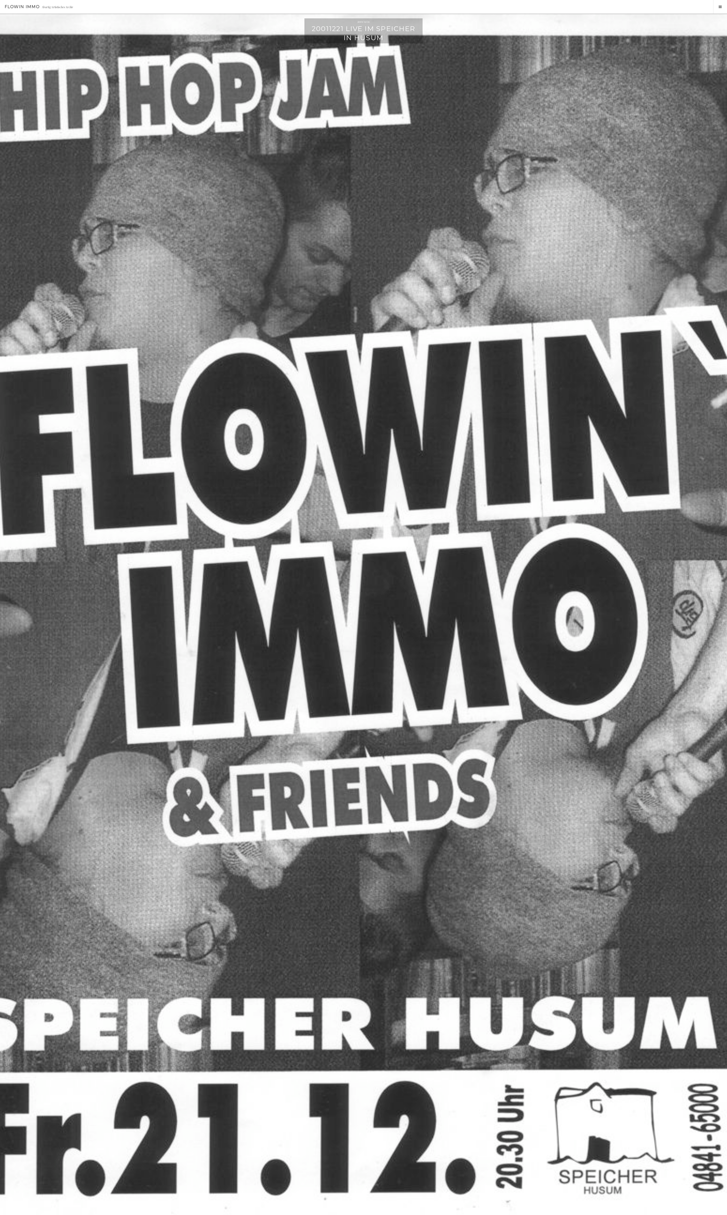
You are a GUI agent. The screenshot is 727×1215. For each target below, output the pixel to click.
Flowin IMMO (22, 6)
